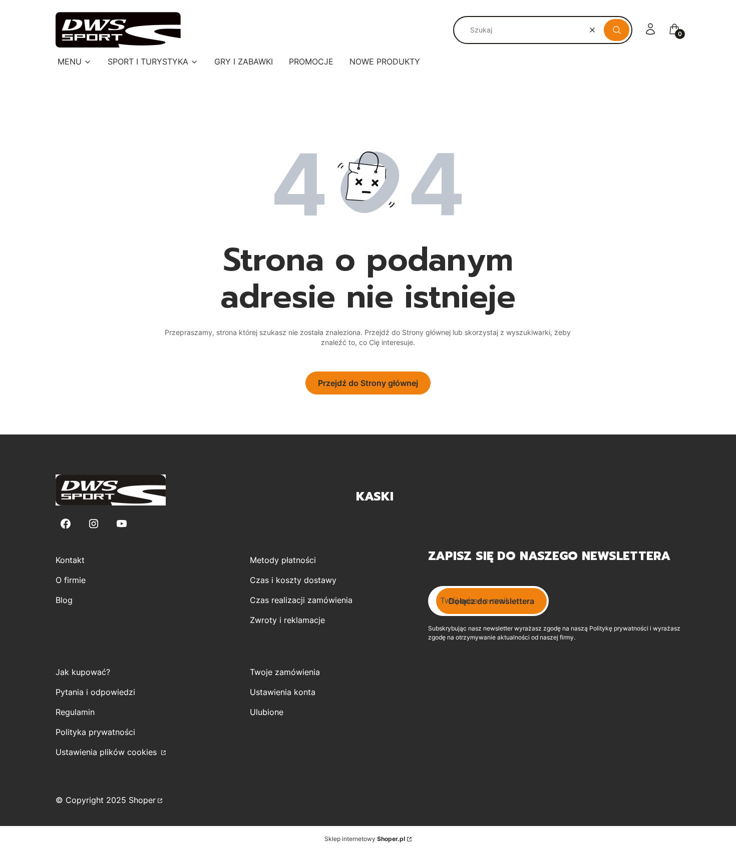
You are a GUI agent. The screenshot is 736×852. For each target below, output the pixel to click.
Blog (64, 600)
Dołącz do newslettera (491, 601)
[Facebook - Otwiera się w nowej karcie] (66, 524)
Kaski (375, 496)
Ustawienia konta (282, 692)
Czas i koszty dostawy (293, 580)
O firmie (71, 580)
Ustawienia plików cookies (107, 752)
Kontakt (70, 560)
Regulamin (75, 712)
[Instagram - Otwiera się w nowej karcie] (94, 524)
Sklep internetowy (364, 838)
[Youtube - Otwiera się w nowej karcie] (122, 524)
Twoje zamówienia (285, 672)
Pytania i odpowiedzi (95, 692)
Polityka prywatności (95, 732)
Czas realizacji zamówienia (301, 600)
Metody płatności (283, 560)
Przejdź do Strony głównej (368, 383)
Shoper (142, 800)
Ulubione (266, 712)
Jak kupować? (83, 672)
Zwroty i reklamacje (287, 620)
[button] (616, 30)
